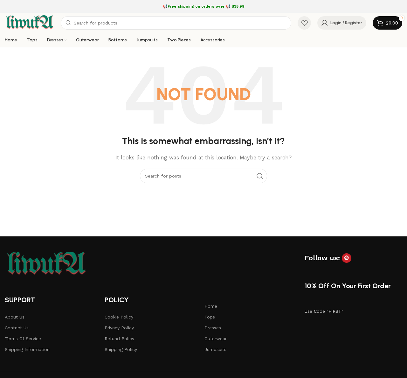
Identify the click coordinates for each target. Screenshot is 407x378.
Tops (209, 316)
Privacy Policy (119, 327)
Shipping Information (27, 349)
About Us (14, 316)
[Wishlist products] (304, 23)
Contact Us (17, 327)
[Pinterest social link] (346, 258)
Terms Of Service (23, 338)
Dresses (212, 327)
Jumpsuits (215, 349)
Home (210, 306)
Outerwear (215, 338)
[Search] (259, 176)
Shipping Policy (121, 349)
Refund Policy (119, 338)
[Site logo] (29, 22)
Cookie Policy (119, 316)
